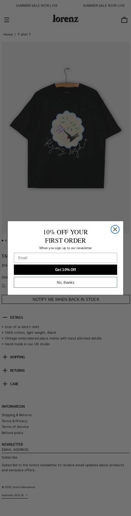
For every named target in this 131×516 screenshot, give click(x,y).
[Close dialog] (115, 229)
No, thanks (65, 282)
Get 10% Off (65, 270)
